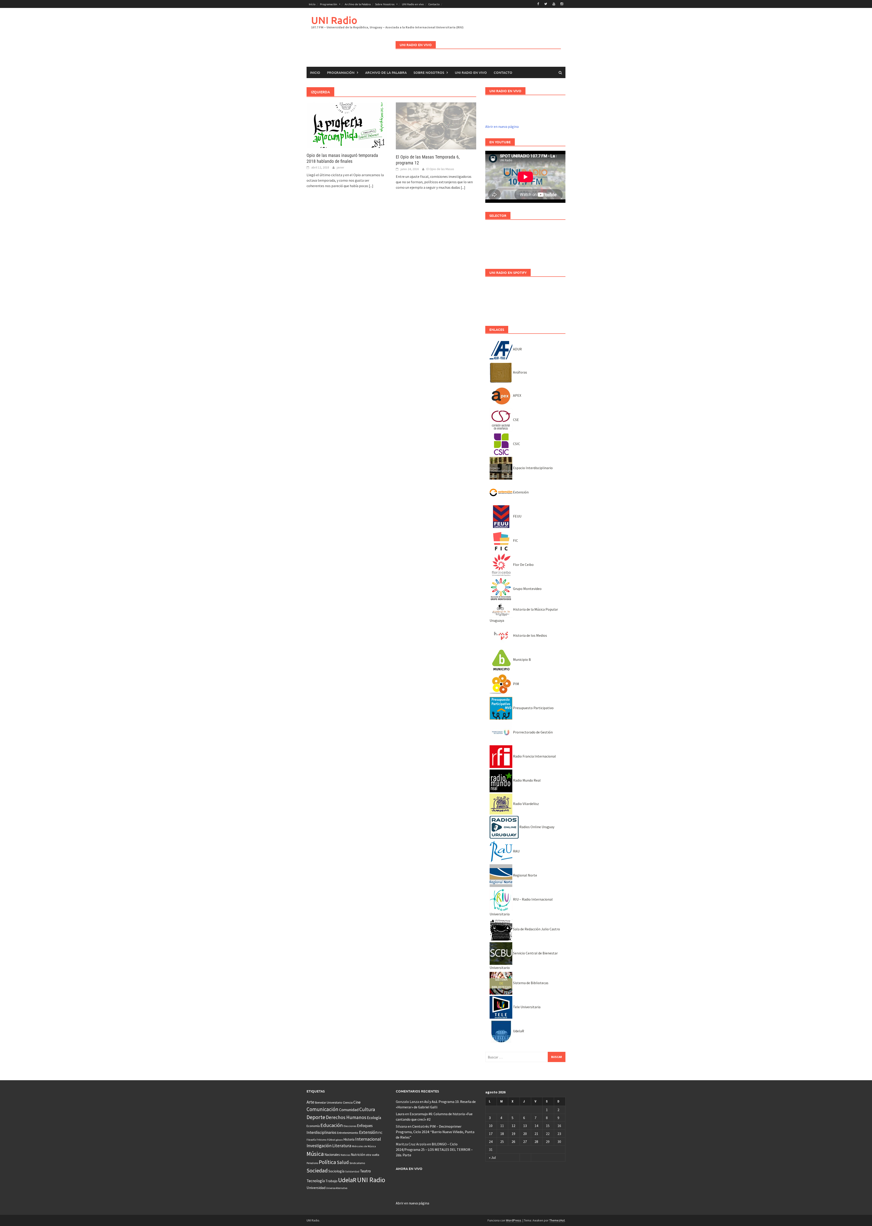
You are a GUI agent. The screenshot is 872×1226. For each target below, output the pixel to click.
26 (513, 1141)
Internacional (368, 1139)
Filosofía (311, 1139)
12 (513, 1125)
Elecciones (350, 1126)
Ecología (374, 1117)
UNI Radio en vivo (413, 4)
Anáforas (519, 372)
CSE (515, 419)
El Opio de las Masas (440, 169)
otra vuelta (372, 1155)
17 (491, 1133)
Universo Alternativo (336, 1188)
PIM (515, 683)
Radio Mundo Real (526, 780)
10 (491, 1125)
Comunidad (349, 1109)
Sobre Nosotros (384, 4)
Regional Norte (524, 875)
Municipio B (521, 659)
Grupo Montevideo (527, 588)
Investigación (319, 1145)
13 (525, 1125)
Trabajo (331, 1181)
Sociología (336, 1171)
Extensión (520, 492)
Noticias (345, 1155)
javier (340, 167)
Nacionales (332, 1154)
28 (536, 1141)
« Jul (492, 1157)
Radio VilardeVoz (525, 803)
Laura (400, 1114)
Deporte (316, 1117)
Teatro (365, 1171)
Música (315, 1153)
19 (513, 1133)
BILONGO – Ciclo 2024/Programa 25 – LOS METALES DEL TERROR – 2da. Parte (434, 1149)
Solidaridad (352, 1171)
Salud (343, 1162)
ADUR (517, 349)
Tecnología (316, 1180)
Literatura (341, 1145)
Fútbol (331, 1139)
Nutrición (358, 1154)
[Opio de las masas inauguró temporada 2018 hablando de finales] (347, 124)
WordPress (513, 1220)
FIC (515, 540)
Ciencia (348, 1102)
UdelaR (518, 1031)
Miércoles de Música (364, 1146)
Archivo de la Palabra (358, 4)
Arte (310, 1102)
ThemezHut (557, 1220)
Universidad (316, 1187)
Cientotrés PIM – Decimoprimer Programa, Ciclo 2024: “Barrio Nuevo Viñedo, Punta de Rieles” (435, 1131)
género (339, 1139)
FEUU (516, 516)
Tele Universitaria (526, 1007)
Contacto (434, 4)
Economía (313, 1126)
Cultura (367, 1109)
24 (491, 1141)
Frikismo (322, 1139)
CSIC (516, 443)
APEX (516, 395)
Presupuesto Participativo (533, 708)
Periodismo (312, 1163)
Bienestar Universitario (328, 1103)
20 (525, 1133)
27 (525, 1141)
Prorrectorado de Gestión (532, 732)
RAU (516, 851)
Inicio (312, 4)
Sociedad (317, 1170)
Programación (328, 4)
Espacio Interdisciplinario (532, 468)
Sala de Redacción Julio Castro (536, 929)
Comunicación (322, 1109)
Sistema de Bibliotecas (530, 983)
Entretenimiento (347, 1133)
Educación (331, 1125)
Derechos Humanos (346, 1117)
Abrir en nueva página (502, 126)
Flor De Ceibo (523, 564)
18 (502, 1133)
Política (327, 1162)
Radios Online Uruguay (536, 827)
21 (536, 1133)
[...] (371, 185)
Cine (357, 1102)
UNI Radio (334, 20)
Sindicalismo (357, 1163)
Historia (348, 1139)
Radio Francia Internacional (534, 756)
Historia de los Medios (529, 635)
